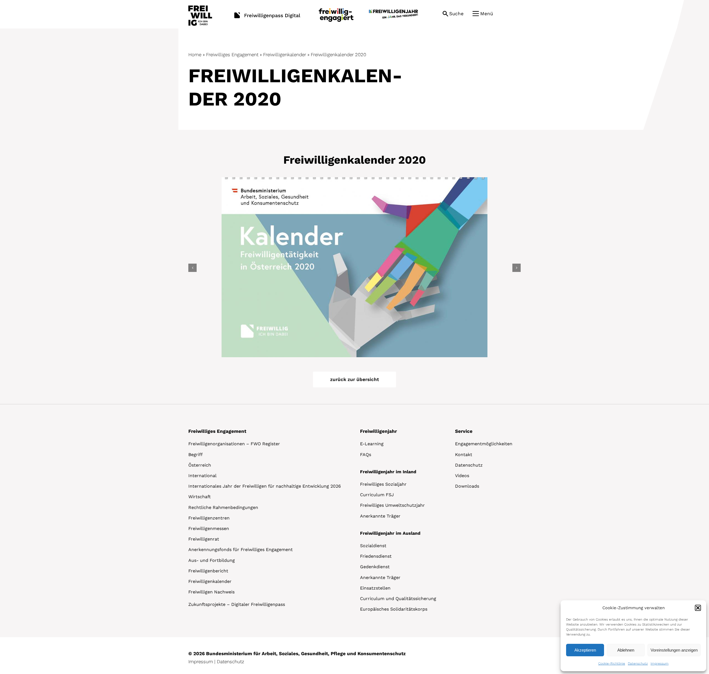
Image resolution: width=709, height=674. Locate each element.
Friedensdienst (376, 556)
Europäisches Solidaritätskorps (393, 609)
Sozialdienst (373, 545)
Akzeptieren (585, 650)
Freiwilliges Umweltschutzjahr (392, 505)
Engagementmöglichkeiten (483, 443)
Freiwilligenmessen (208, 528)
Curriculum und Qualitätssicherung (398, 598)
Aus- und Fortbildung (211, 560)
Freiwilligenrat (203, 539)
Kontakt (463, 454)
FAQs (365, 454)
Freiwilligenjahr (378, 431)
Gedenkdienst (375, 566)
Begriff (195, 454)
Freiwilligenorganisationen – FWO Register (234, 443)
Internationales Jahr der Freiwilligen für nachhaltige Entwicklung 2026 (264, 486)
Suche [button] (456, 13)
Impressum (660, 663)
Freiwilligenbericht (208, 570)
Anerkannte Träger (380, 516)
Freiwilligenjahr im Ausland (390, 533)
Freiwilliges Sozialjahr (383, 484)
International (202, 475)
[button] (698, 608)
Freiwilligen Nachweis (211, 592)
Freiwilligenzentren (209, 518)
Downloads (467, 486)
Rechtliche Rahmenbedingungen (223, 507)
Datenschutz (638, 663)
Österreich (199, 465)
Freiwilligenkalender (284, 54)
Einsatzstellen (375, 588)
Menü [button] (486, 13)
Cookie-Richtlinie (611, 663)
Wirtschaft (199, 496)
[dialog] (633, 635)
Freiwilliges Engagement (232, 54)
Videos (462, 475)
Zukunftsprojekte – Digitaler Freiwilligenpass (236, 604)
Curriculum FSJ (377, 494)
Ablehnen (625, 650)
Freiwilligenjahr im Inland (388, 471)
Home (194, 54)
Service (463, 431)
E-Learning (372, 443)
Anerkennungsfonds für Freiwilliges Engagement (240, 549)
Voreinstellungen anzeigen (674, 650)
